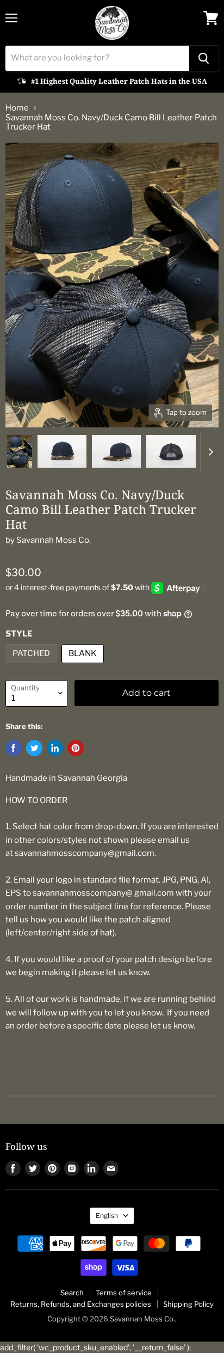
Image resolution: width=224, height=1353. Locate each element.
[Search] (204, 58)
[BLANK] (84, 666)
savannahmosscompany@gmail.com (84, 853)
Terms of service (124, 1292)
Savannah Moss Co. (53, 540)
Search (72, 1292)
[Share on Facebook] (13, 748)
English (107, 1215)
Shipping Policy (188, 1304)
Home (17, 108)
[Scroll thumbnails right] (208, 452)
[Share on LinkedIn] (55, 748)
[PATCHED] (32, 666)
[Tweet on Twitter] (34, 748)
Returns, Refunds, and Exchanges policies (80, 1304)
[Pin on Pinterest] (75, 748)
